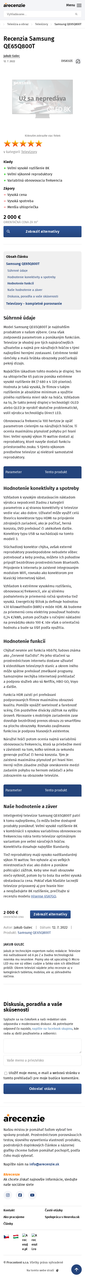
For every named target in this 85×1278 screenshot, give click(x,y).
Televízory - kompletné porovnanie (34, 303)
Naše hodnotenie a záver (24, 290)
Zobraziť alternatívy (42, 231)
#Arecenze (11, 1174)
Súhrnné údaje (17, 270)
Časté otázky (54, 1210)
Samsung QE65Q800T (23, 264)
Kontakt (9, 1210)
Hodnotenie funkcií (20, 283)
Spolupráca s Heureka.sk (62, 1217)
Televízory (29, 152)
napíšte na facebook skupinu (52, 1028)
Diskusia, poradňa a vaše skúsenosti (32, 296)
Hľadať (77, 14)
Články (8, 1223)
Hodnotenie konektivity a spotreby (31, 277)
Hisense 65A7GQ (43, 896)
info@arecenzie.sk (44, 1164)
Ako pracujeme (13, 1217)
